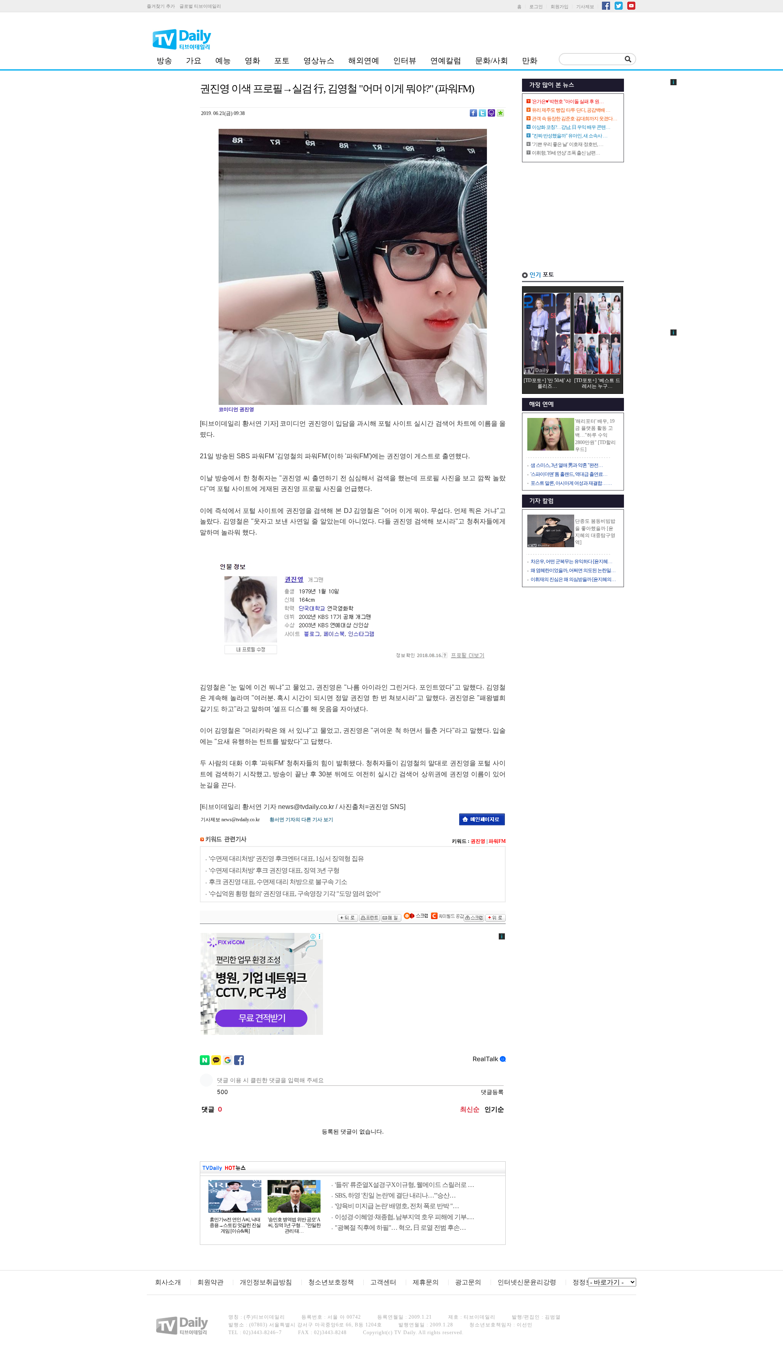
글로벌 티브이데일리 (200, 6)
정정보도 (586, 1282)
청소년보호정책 (331, 1282)
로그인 (536, 6)
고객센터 (383, 1282)
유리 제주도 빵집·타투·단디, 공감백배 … (571, 110)
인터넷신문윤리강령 (527, 1282)
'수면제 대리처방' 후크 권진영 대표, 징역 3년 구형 (274, 870)
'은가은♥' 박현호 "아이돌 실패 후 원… (568, 101)
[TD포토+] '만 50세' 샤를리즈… (547, 383)
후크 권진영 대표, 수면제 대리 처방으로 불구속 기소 (278, 881)
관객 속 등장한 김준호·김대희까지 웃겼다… (574, 119)
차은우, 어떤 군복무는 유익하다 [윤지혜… (571, 561)
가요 (193, 60)
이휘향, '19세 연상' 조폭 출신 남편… (566, 153)
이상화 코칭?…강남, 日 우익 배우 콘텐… (571, 127)
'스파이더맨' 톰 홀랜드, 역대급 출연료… (569, 474)
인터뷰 (404, 60)
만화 (529, 60)
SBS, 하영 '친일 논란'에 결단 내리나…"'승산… (395, 1195)
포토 (282, 60)
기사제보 (585, 6)
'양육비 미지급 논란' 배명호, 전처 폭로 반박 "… (397, 1205)
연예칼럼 (445, 60)
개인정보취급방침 (266, 1282)
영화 (252, 60)
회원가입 (559, 6)
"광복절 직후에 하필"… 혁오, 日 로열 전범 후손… (400, 1227)
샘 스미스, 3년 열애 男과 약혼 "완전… (567, 465)
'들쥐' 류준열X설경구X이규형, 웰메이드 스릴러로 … (404, 1184)
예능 (223, 60)
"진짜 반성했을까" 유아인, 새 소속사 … (569, 136)
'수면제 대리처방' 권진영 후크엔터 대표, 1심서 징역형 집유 (286, 858)
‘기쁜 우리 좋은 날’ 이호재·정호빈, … (567, 144)
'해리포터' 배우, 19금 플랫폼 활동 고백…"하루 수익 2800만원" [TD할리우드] (595, 435)
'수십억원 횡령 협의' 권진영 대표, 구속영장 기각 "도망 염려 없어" (294, 893)
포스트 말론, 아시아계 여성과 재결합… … (571, 483)
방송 (164, 60)
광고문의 (468, 1282)
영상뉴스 (318, 60)
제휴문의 (426, 1282)
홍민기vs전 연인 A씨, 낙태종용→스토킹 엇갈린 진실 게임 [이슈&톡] (235, 1225)
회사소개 (168, 1282)
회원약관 (210, 1282)
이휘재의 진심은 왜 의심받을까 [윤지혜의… (573, 579)
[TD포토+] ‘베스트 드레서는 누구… (597, 383)
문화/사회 (491, 60)
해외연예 (363, 60)
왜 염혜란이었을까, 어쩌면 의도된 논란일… (573, 570)
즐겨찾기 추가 (161, 6)
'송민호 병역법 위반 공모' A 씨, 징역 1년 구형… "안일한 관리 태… (294, 1225)
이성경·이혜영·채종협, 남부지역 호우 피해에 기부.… (404, 1216)
